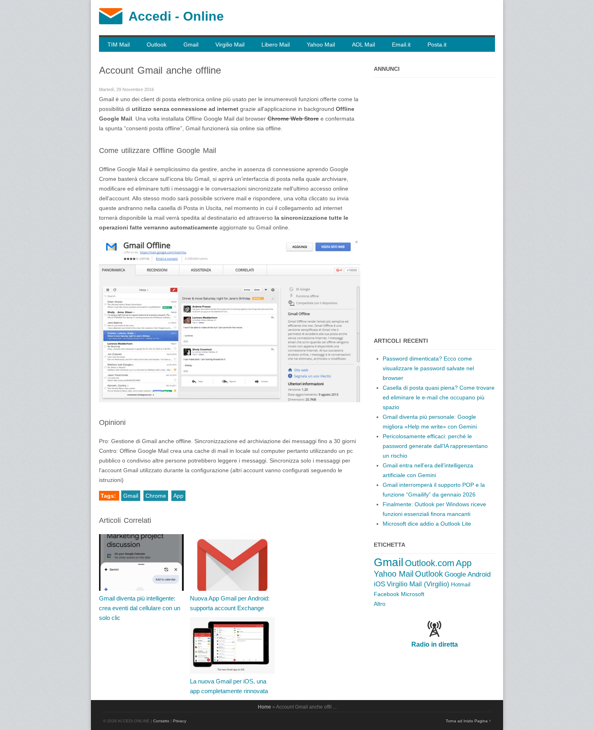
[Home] (110, 22)
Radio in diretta (434, 644)
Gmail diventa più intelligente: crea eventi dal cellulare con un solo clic (139, 608)
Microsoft (412, 594)
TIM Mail (118, 44)
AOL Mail (363, 44)
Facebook (386, 594)
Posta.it (437, 44)
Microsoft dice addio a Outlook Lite (427, 523)
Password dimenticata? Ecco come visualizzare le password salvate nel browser (428, 368)
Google (455, 574)
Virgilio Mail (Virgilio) (418, 584)
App (178, 495)
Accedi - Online (176, 16)
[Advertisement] (434, 203)
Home (264, 707)
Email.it (401, 44)
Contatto (161, 721)
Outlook (156, 44)
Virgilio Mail (229, 44)
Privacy (179, 721)
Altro (379, 604)
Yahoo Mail (321, 44)
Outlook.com (429, 563)
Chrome (155, 495)
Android (479, 574)
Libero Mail (275, 44)
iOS (379, 584)
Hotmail (460, 584)
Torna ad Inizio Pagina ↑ (468, 721)
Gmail (190, 44)
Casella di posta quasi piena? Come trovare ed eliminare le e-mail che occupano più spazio (439, 397)
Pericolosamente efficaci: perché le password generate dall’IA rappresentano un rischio (435, 446)
